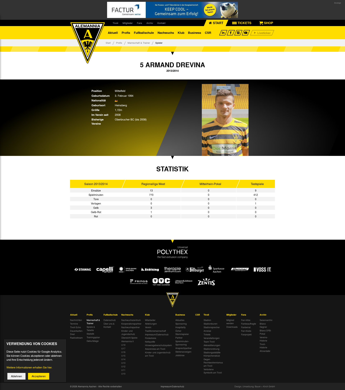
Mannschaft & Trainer (139, 42)
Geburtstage (93, 341)
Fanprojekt (246, 334)
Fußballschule (144, 32)
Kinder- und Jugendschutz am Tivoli (158, 354)
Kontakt (161, 23)
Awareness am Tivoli (155, 348)
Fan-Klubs (246, 330)
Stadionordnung (211, 348)
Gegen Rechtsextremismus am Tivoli (213, 362)
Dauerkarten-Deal (76, 332)
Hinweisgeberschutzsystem (158, 345)
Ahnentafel (265, 351)
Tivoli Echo (75, 327)
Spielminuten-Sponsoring (182, 343)
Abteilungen (151, 323)
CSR (208, 32)
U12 (123, 366)
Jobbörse (180, 355)
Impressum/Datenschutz (157, 334)
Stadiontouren (210, 323)
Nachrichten (76, 320)
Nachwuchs (166, 32)
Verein (148, 327)
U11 (123, 370)
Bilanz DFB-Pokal (265, 332)
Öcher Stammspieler (182, 332)
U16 (123, 352)
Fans (139, 23)
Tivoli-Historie (263, 346)
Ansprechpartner (183, 348)
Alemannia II (127, 341)
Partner (179, 337)
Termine (74, 323)
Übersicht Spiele (129, 337)
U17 (123, 348)
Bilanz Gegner (263, 325)
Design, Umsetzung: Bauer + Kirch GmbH (254, 386)
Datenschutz (110, 320)
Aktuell (113, 32)
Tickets (207, 334)
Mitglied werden (230, 321)
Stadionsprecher (212, 327)
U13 (123, 362)
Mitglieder (128, 23)
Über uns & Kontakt (109, 325)
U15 (123, 355)
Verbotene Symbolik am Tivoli (213, 371)
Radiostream (76, 337)
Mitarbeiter (150, 320)
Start (108, 42)
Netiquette (150, 341)
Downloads (232, 327)
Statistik (90, 333)
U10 (123, 373)
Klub (181, 32)
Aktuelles (179, 320)
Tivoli (115, 23)
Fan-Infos (245, 320)
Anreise (207, 330)
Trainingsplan (93, 337)
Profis (126, 32)
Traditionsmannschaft (155, 330)
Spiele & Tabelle (91, 328)
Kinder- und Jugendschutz (128, 332)
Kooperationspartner (131, 323)
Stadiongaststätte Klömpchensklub (212, 354)
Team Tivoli (209, 341)
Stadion (207, 320)
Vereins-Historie (264, 339)
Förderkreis (150, 338)
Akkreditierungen (212, 345)
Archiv (149, 23)
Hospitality (180, 327)
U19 (123, 344)
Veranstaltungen (212, 338)
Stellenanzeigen (183, 351)
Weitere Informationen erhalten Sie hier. (29, 367)
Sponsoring (181, 323)
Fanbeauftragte (248, 323)
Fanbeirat (245, 327)
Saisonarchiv (266, 320)
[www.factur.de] (172, 10)
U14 (123, 359)
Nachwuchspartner (130, 327)
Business (194, 32)
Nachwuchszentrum (131, 320)
